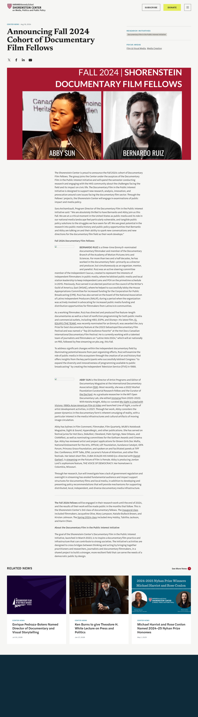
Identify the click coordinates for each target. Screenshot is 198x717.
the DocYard (86, 394)
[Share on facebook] (16, 60)
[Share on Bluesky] (184, 696)
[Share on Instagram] (156, 696)
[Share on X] (177, 696)
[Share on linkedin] (23, 60)
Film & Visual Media (136, 48)
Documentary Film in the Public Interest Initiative (147, 34)
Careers (85, 663)
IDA (95, 387)
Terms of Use (90, 714)
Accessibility (114, 671)
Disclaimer (64, 714)
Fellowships (87, 668)
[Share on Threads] (148, 703)
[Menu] (187, 7)
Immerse (116, 398)
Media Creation (154, 48)
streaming (71, 459)
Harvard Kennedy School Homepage (120, 664)
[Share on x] (9, 60)
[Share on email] (30, 60)
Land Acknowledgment (119, 676)
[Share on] (155, 703)
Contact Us (86, 673)
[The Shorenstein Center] (26, 7)
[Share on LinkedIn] (163, 696)
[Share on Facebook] (170, 696)
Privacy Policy (76, 714)
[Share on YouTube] (148, 696)
